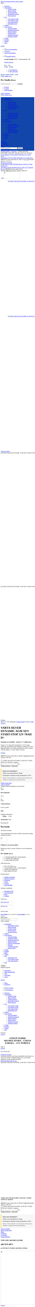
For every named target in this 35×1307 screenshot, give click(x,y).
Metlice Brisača (12, 32)
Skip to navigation (6, 1)
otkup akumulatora (9, 972)
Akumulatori (7, 924)
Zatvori (3, 980)
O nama (6, 883)
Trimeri (6, 954)
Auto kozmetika (12, 28)
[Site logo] (6, 76)
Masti (5, 953)
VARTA (3, 723)
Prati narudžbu (8, 885)
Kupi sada (14, 766)
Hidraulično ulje (12, 23)
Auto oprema (8, 935)
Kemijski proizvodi (13, 30)
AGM (31, 722)
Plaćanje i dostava (9, 878)
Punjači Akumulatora (14, 943)
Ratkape (10, 945)
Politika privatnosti (9, 877)
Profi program (12, 15)
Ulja (5, 956)
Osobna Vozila (12, 9)
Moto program (12, 11)
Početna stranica (5, 151)
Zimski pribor (12, 33)
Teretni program (12, 12)
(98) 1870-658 (14, 71)
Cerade (6, 949)
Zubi (5, 962)
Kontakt (6, 896)
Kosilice (6, 951)
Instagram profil (8, 891)
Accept (15, 1061)
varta (5, 973)
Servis (6, 882)
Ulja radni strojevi (13, 22)
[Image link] (7, 904)
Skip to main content (17, 1)
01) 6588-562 (13, 70)
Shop (5, 894)
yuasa (6, 977)
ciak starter (7, 975)
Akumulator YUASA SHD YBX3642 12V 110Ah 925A (17, 158)
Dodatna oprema (12, 36)
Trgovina (13, 151)
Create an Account (6, 1054)
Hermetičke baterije (13, 14)
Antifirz (6, 933)
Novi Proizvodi (8, 893)
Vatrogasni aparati (13, 35)
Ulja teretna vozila (13, 20)
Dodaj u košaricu (5, 766)
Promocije (7, 880)
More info (6, 1061)
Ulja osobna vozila (13, 19)
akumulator (7, 970)
